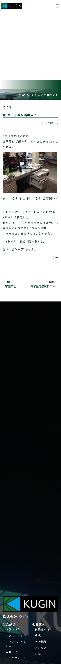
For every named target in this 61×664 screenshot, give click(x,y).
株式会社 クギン (16, 616)
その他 (7, 107)
